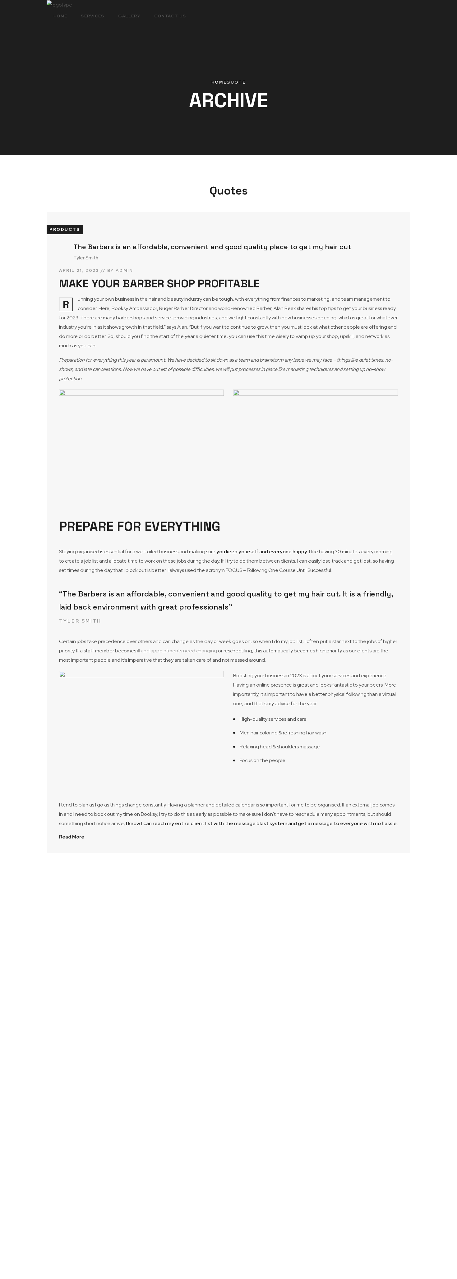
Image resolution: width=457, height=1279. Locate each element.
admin (124, 270)
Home (218, 82)
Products (64, 229)
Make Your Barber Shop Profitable (159, 283)
